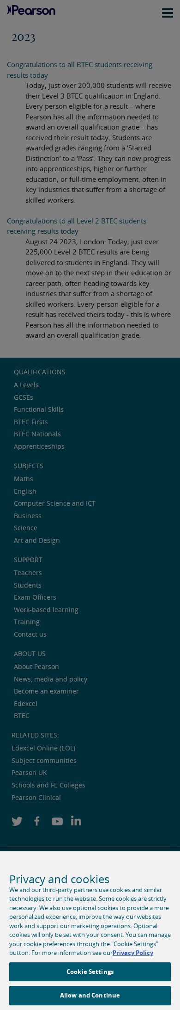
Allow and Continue (90, 995)
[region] (90, 930)
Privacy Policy (133, 952)
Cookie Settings (90, 971)
